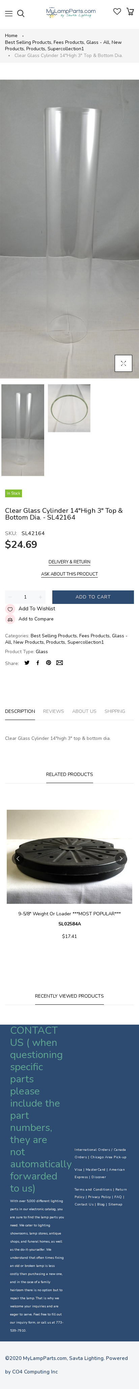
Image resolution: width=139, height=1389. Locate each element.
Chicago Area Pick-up (108, 1157)
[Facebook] (38, 663)
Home (11, 35)
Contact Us (84, 1204)
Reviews (53, 711)
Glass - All (98, 42)
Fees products (69, 42)
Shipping (115, 711)
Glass (42, 651)
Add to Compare (36, 619)
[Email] (59, 663)
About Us (84, 711)
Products (36, 49)
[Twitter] (27, 663)
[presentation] (18, 859)
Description (20, 711)
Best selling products (28, 42)
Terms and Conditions (93, 1189)
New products (29, 642)
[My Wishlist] (117, 13)
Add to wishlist (37, 608)
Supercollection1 (66, 49)
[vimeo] (48, 663)
